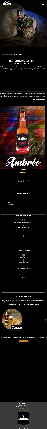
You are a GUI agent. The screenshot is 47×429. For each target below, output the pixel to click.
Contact (37, 43)
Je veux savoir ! (23, 341)
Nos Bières (38, 17)
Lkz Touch (38, 13)
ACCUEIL (4, 54)
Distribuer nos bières (23, 361)
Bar (38, 22)
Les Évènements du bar (37, 26)
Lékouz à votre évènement (38, 39)
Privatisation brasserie (38, 34)
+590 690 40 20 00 (23, 408)
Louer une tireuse (23, 393)
